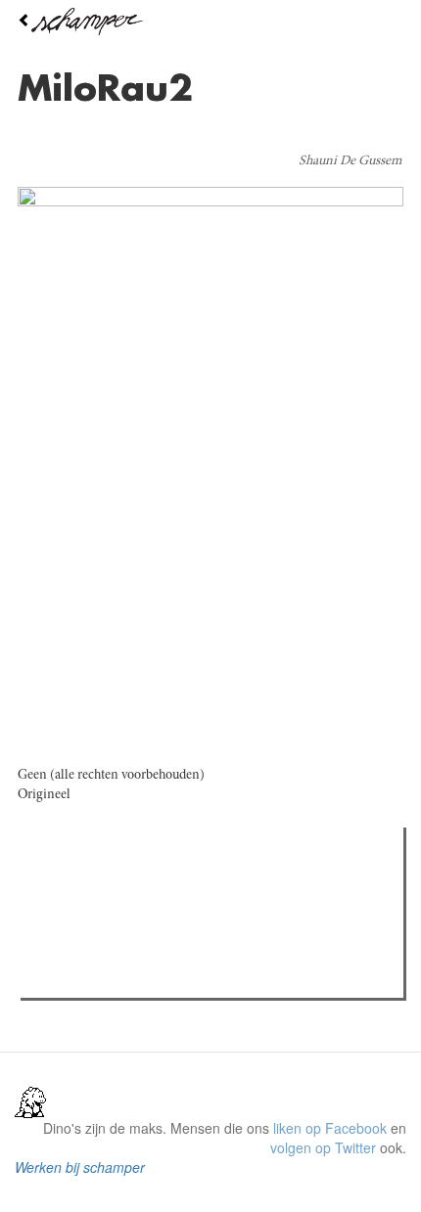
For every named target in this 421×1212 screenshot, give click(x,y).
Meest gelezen (87, 886)
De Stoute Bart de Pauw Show (152, 977)
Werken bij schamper (80, 1167)
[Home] (210, 21)
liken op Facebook (330, 1128)
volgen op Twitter (323, 1147)
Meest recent (197, 886)
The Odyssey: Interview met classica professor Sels (218, 926)
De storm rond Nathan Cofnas (152, 952)
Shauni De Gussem (350, 161)
